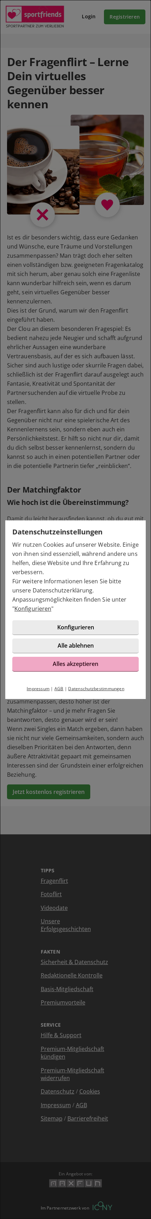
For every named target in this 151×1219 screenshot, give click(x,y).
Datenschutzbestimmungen (96, 689)
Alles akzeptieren (75, 664)
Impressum (38, 689)
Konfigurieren (32, 608)
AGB (59, 689)
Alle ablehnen (76, 645)
